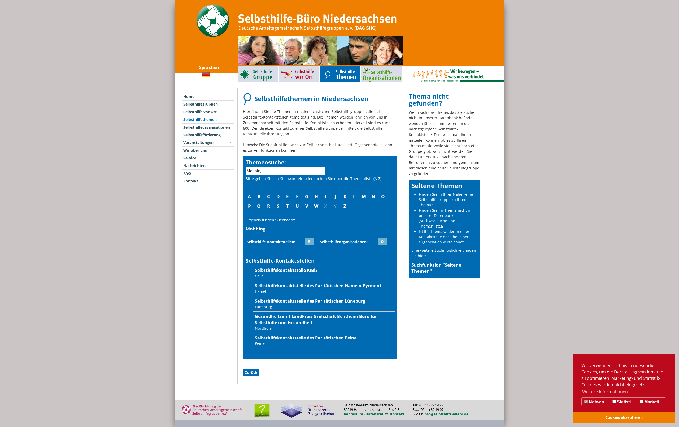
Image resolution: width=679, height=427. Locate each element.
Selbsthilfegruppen (246, 67)
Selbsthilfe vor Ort (286, 67)
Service (189, 157)
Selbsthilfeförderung (202, 134)
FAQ (187, 173)
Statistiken (627, 402)
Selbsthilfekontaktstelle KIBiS (286, 270)
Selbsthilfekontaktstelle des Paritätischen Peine (305, 338)
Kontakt (190, 181)
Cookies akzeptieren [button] (624, 417)
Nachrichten (194, 165)
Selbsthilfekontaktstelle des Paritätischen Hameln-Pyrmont (318, 286)
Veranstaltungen (198, 142)
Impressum (353, 414)
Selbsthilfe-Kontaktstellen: (279, 242)
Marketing (653, 402)
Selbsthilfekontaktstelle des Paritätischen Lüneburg (310, 301)
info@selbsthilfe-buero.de (446, 414)
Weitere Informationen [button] (605, 392)
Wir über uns (195, 150)
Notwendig (599, 402)
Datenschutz (376, 414)
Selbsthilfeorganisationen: (352, 242)
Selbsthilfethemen (328, 67)
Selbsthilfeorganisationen (372, 67)
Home (188, 96)
